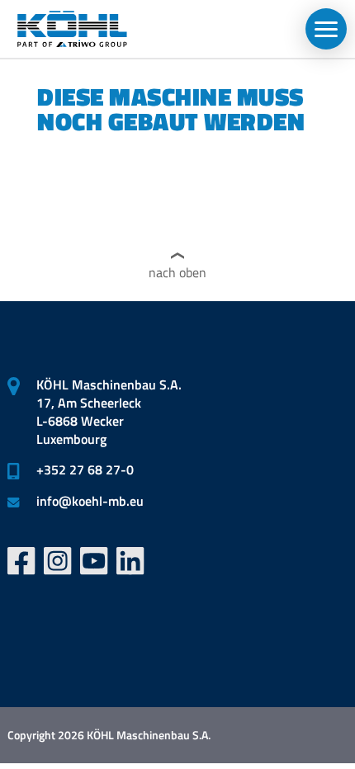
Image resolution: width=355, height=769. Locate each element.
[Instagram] (58, 561)
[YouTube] (94, 561)
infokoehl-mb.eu (90, 501)
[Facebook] (21, 561)
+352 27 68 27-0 (85, 469)
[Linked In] (130, 561)
